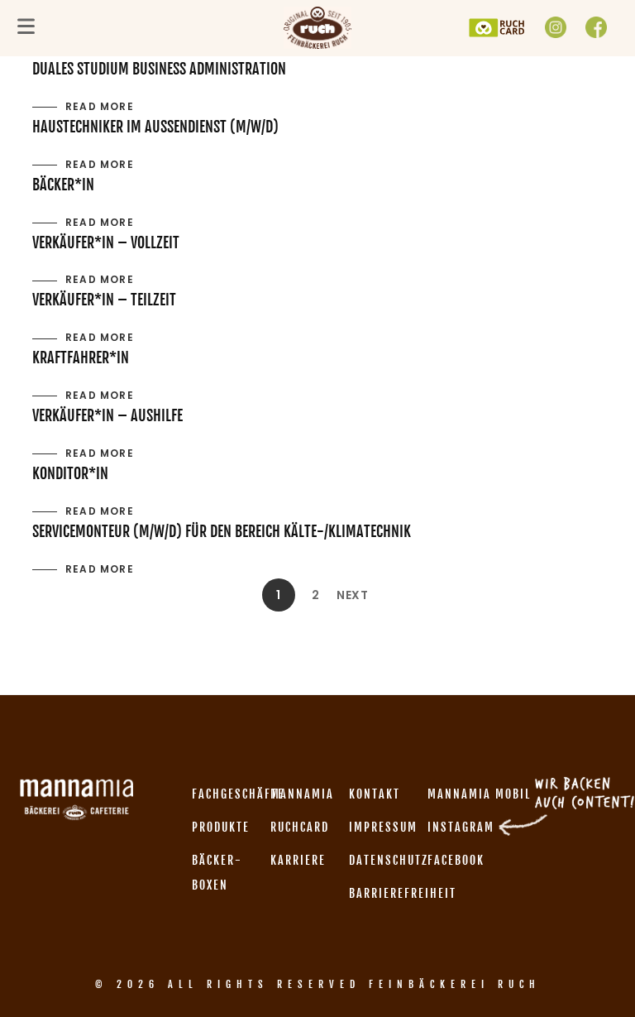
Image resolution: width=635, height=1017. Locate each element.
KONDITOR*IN (70, 473)
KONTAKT (374, 794)
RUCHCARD (299, 827)
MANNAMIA (302, 794)
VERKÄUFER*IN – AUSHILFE (107, 415)
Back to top (604, 973)
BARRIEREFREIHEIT (402, 893)
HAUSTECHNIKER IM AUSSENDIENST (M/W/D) (155, 127)
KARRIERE (298, 860)
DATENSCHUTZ (388, 860)
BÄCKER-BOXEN (217, 872)
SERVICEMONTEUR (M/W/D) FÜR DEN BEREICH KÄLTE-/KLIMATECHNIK (221, 531)
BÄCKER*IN (63, 184)
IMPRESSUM (383, 827)
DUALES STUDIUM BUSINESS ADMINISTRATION (159, 69)
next (353, 595)
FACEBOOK (456, 860)
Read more (99, 106)
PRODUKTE (221, 827)
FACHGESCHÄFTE (238, 794)
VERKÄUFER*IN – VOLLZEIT (105, 242)
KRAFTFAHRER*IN (80, 357)
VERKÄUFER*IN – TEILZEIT (104, 299)
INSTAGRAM (460, 827)
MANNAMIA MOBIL (479, 794)
